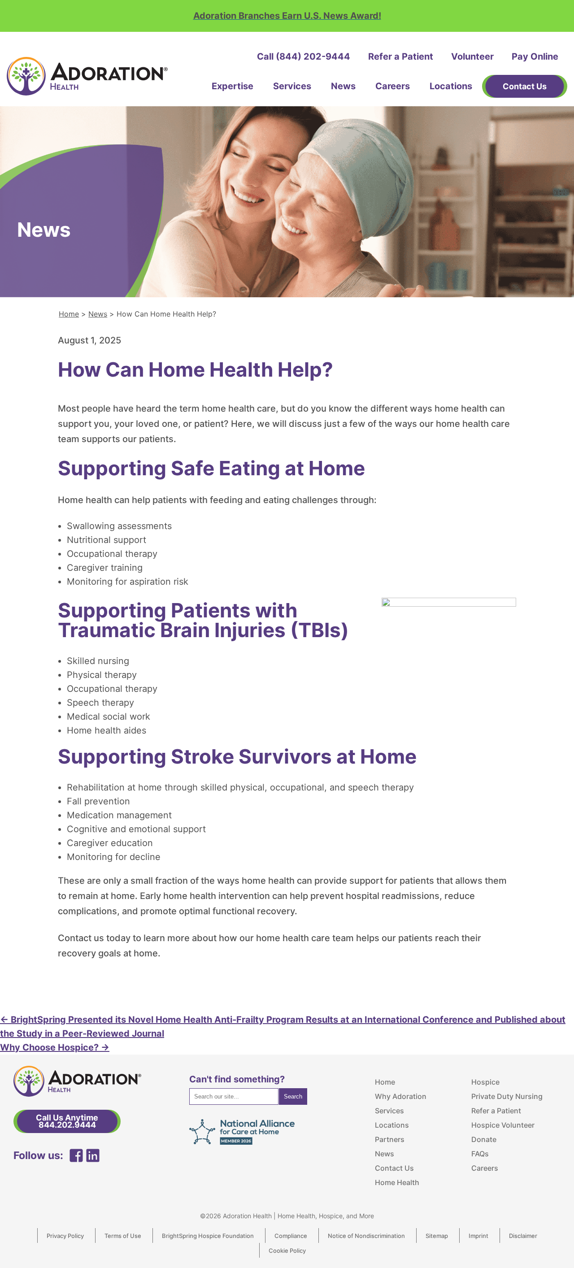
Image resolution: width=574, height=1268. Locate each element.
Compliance (290, 1235)
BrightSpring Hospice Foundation (208, 1235)
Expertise (232, 86)
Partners (389, 1139)
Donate (483, 1139)
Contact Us (394, 1168)
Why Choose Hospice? (54, 1047)
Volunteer (472, 56)
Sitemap (437, 1235)
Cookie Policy (287, 1250)
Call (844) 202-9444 (303, 56)
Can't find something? (237, 1079)
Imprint (478, 1235)
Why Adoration (400, 1096)
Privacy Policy (65, 1235)
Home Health (397, 1182)
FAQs (480, 1153)
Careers (392, 86)
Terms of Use (122, 1235)
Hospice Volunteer (503, 1124)
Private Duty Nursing (507, 1096)
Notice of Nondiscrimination (366, 1235)
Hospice (485, 1081)
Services (292, 86)
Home (69, 313)
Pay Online (535, 56)
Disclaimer (523, 1235)
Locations (451, 86)
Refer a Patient (400, 56)
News (343, 86)
